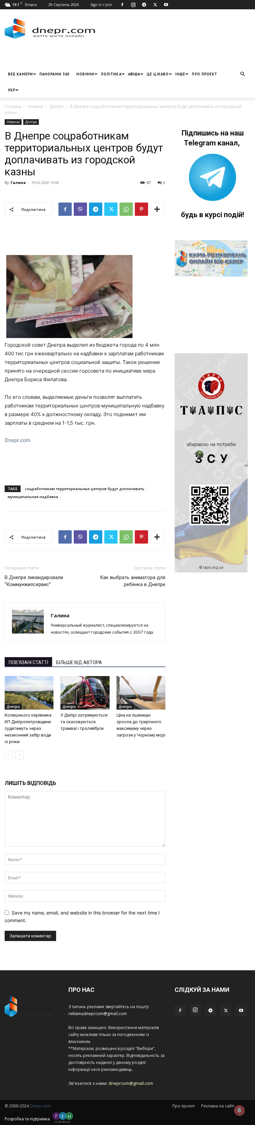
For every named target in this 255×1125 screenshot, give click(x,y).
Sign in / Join (101, 4)
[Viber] (80, 209)
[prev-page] (9, 755)
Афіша (134, 74)
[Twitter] (155, 4)
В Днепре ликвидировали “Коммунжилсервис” (34, 580)
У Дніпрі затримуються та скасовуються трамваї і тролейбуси (84, 722)
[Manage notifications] (239, 1110)
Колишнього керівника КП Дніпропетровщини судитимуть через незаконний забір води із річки (28, 728)
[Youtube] (166, 4)
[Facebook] (122, 4)
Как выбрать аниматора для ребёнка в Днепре (132, 580)
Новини (85, 74)
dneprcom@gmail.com (131, 1083)
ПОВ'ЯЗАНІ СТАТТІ (28, 662)
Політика (111, 74)
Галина (18, 182)
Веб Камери (20, 74)
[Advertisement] (82, 56)
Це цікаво (158, 74)
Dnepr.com (17, 440)
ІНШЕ (180, 74)
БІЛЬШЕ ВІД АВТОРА (79, 662)
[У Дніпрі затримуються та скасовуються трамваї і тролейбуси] (84, 693)
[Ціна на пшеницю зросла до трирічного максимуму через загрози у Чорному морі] (141, 693)
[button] (242, 74)
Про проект (204, 74)
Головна (13, 106)
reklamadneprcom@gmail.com (97, 1013)
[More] (157, 209)
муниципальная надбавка (33, 496)
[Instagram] (133, 4)
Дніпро (56, 106)
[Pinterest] (141, 209)
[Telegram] (144, 4)
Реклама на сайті (217, 1106)
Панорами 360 (55, 74)
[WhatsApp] (126, 209)
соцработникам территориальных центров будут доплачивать (84, 488)
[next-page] (19, 755)
